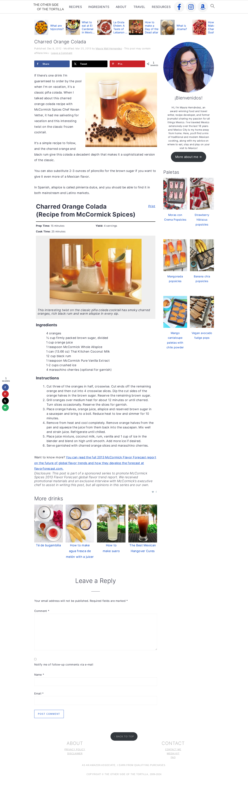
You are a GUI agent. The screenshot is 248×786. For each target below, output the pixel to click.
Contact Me (173, 749)
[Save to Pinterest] (5, 394)
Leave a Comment (61, 53)
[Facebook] (179, 7)
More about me (186, 157)
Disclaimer (74, 753)
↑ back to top (124, 736)
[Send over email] (5, 407)
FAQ (173, 757)
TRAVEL (139, 7)
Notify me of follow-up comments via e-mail (63, 664)
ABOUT (121, 7)
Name (39, 674)
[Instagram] (191, 7)
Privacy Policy (74, 749)
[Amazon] (203, 7)
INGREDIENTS (98, 7)
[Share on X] (5, 400)
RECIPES (75, 7)
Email (39, 693)
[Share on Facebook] (5, 387)
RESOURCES (161, 7)
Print (151, 205)
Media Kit (173, 753)
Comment (41, 611)
